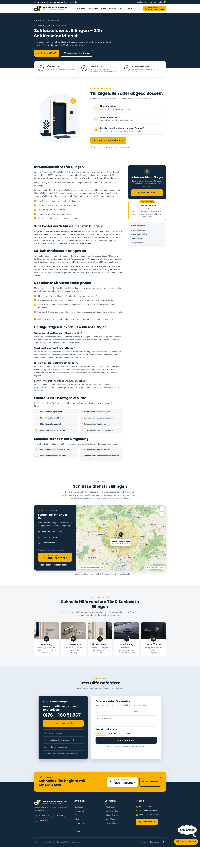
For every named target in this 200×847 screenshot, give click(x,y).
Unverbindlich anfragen (78, 53)
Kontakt (129, 8)
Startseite (81, 8)
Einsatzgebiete (81, 823)
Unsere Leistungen (138, 230)
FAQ (121, 8)
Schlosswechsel (112, 811)
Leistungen (93, 8)
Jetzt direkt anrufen (65, 723)
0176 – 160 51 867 (48, 53)
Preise (103, 8)
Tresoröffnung (112, 823)
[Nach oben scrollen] (163, 842)
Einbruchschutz (137, 238)
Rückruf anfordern (135, 740)
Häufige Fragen (137, 242)
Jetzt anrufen (148, 822)
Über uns (113, 8)
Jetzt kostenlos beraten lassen (55, 565)
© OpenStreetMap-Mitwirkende (154, 567)
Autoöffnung (111, 819)
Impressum (144, 842)
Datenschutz (154, 842)
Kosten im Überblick (139, 234)
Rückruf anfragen (150, 782)
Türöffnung (110, 807)
